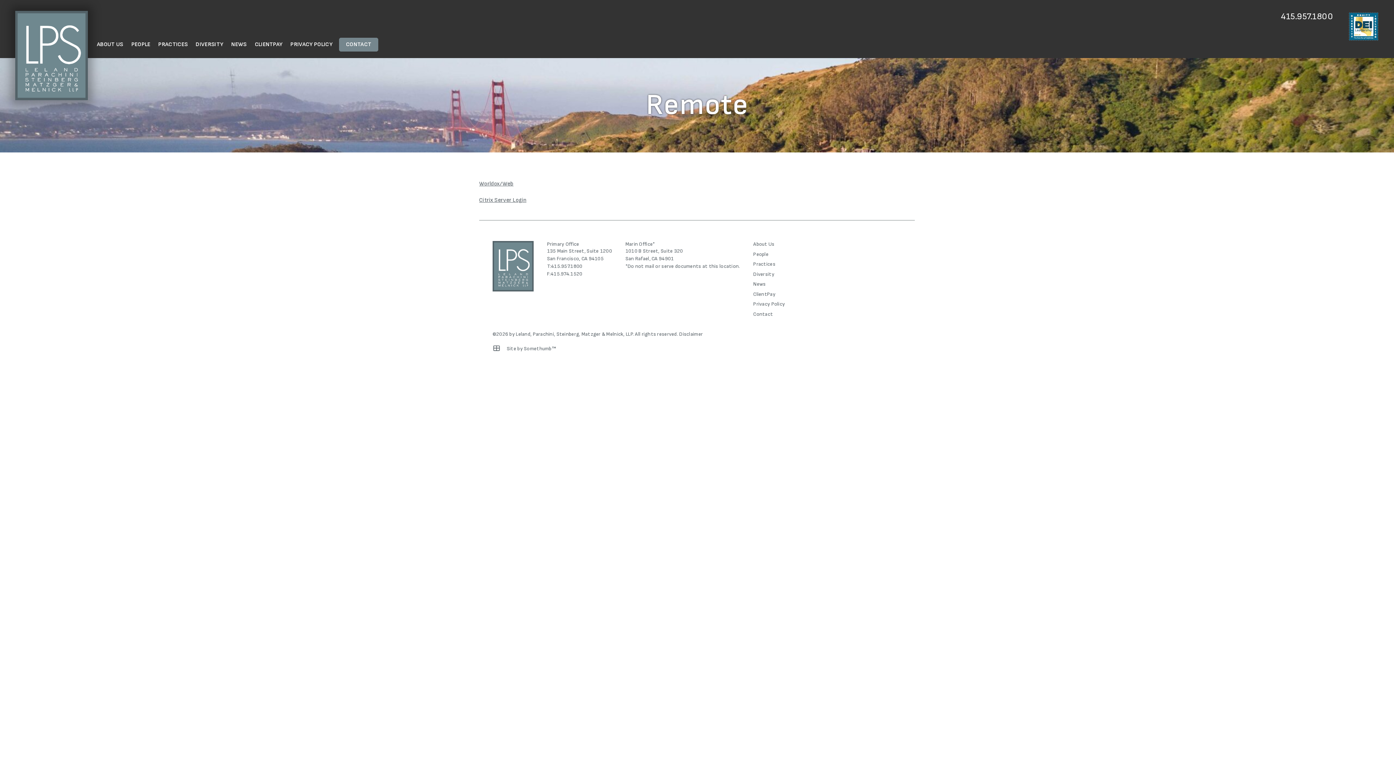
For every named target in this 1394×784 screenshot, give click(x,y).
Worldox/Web (496, 183)
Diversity (209, 44)
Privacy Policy (311, 44)
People (141, 44)
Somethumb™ (540, 349)
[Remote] (497, 348)
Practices (173, 44)
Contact (358, 44)
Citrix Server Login (502, 200)
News (238, 44)
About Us (110, 44)
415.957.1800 (1307, 16)
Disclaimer (691, 334)
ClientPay (269, 44)
